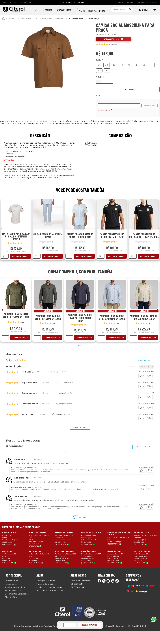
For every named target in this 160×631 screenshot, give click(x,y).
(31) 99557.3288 (7, 563)
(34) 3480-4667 (113, 560)
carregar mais (80, 427)
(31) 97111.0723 (34, 546)
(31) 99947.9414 (113, 544)
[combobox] (122, 9)
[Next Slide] (157, 310)
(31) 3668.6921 (34, 560)
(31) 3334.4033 (60, 542)
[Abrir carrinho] (154, 10)
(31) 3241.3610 (86, 542)
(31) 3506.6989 (139, 542)
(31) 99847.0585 (86, 544)
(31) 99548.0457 (34, 563)
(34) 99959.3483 (87, 563)
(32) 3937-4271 (139, 560)
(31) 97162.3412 (139, 544)
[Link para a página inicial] (4, 19)
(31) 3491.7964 (34, 544)
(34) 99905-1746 (113, 563)
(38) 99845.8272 (61, 563)
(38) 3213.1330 (60, 560)
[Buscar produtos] (130, 9)
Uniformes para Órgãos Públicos (21, 18)
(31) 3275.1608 (7, 542)
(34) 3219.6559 (86, 560)
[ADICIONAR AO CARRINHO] (128, 89)
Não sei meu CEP (104, 110)
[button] (99, 65)
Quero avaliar (144, 360)
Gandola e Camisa (56, 18)
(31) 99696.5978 (60, 544)
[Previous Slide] (2, 310)
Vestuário (42, 18)
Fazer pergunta (143, 447)
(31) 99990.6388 (8, 544)
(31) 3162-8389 (7, 560)
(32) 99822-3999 (139, 563)
